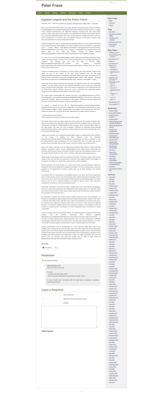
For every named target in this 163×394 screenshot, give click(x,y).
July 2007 (111, 357)
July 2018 (111, 197)
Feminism (69, 23)
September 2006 (113, 364)
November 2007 (113, 355)
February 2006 (113, 373)
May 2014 (112, 246)
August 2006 (112, 366)
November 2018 (113, 190)
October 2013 (113, 259)
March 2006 (112, 371)
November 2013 (113, 257)
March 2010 (112, 328)
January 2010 (113, 333)
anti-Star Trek (62, 23)
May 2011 (111, 306)
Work (88, 23)
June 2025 (112, 177)
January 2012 (113, 288)
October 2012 (113, 275)
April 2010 (112, 326)
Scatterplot (112, 166)
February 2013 (113, 268)
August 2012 (112, 277)
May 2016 (112, 219)
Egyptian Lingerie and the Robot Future (64, 19)
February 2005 (113, 380)
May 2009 (112, 342)
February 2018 (113, 201)
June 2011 (112, 304)
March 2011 (112, 311)
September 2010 (113, 322)
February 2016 (113, 226)
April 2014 (112, 248)
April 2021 (112, 179)
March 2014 (112, 250)
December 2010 (113, 317)
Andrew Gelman (113, 110)
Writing (63, 13)
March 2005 (112, 378)
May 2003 (112, 382)
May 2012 (112, 279)
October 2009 (113, 337)
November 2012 (113, 273)
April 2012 (112, 282)
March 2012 (112, 284)
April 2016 (112, 221)
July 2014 (111, 241)
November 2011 (113, 293)
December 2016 (113, 212)
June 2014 (112, 244)
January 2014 (113, 255)
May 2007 (112, 360)
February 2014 (113, 252)
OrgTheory (112, 150)
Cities (111, 83)
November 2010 (113, 319)
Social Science (113, 81)
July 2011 (111, 302)
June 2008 (112, 351)
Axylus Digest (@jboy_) (115, 113)
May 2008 (112, 353)
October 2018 (113, 192)
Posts (110, 20)
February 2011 (113, 313)
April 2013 (112, 266)
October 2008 (113, 349)
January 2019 (113, 188)
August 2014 (112, 239)
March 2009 (112, 344)
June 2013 (112, 261)
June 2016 (112, 217)
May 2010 (112, 324)
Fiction (111, 61)
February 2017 (113, 208)
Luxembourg (112, 63)
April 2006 (112, 369)
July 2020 (111, 181)
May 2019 (112, 183)
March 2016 (112, 224)
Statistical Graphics (115, 89)
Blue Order (112, 31)
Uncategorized (113, 102)
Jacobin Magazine (114, 133)
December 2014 (113, 235)
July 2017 (111, 206)
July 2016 (111, 215)
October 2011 (113, 295)
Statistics (112, 93)
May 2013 (112, 264)
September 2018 (113, 195)
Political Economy (77, 23)
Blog (80, 13)
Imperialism (113, 69)
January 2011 (113, 315)
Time (111, 97)
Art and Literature (114, 54)
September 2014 (113, 237)
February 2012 (113, 286)
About (47, 13)
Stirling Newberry (52, 265)
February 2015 (113, 232)
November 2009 (113, 335)
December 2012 (113, 270)
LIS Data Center (113, 139)
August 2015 (112, 228)
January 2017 (113, 210)
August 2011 (112, 299)
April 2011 (111, 308)
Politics (85, 23)
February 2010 (113, 331)
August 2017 (112, 203)
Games (112, 56)
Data (111, 85)
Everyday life (112, 59)
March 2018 (112, 199)
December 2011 (113, 291)
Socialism (112, 75)
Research (72, 13)
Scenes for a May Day (115, 42)
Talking (55, 13)
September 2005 (113, 375)
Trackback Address (52, 260)
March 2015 (112, 230)
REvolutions (112, 156)
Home (40, 13)
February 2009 (113, 346)
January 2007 (113, 362)
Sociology (112, 87)
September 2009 (113, 340)
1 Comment (95, 23)
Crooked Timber (113, 119)
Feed (45, 260)
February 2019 (113, 186)
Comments (112, 23)
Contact (88, 13)
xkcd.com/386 (113, 104)
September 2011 (113, 297)
